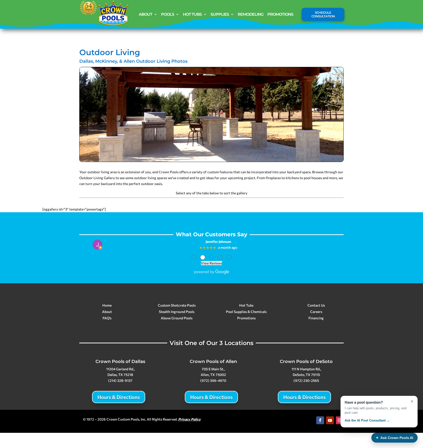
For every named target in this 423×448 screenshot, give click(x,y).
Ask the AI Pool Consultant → (367, 420)
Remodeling (250, 14)
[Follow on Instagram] (340, 420)
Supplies (220, 14)
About (145, 14)
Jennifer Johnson (218, 242)
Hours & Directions (118, 397)
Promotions (280, 14)
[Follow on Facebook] (320, 420)
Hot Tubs (192, 14)
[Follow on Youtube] (330, 420)
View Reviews (211, 263)
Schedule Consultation (323, 14)
